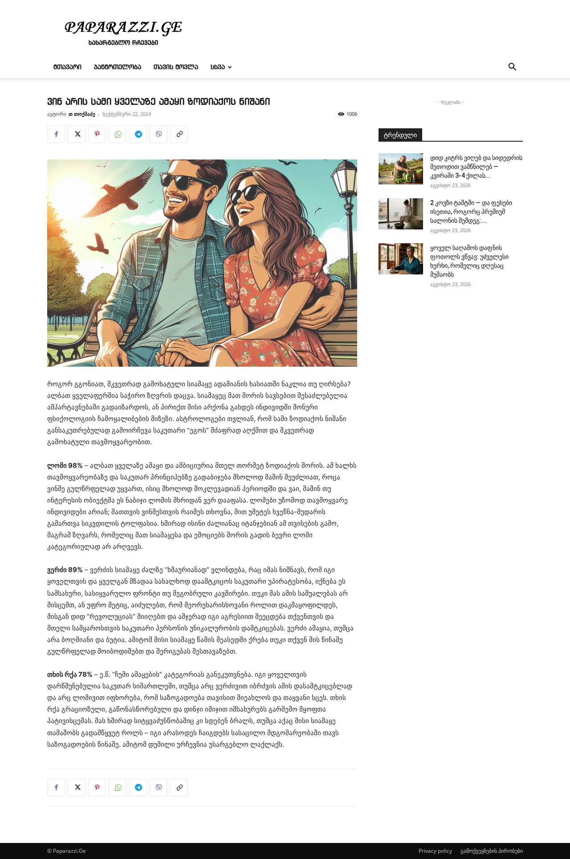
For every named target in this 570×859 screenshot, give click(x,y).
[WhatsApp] (117, 134)
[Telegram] (138, 134)
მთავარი (67, 67)
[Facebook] (56, 134)
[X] (77, 134)
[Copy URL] (179, 134)
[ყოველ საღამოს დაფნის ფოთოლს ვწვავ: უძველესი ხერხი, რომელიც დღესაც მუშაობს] (401, 258)
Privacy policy (435, 851)
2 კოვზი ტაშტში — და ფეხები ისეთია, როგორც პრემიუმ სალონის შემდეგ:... (471, 211)
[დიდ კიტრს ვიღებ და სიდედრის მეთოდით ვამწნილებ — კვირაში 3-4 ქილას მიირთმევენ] (401, 168)
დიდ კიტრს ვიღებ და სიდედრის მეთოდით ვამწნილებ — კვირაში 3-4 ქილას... (476, 166)
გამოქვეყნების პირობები (491, 851)
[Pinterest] (97, 134)
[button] (512, 68)
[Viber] (158, 134)
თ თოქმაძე (82, 113)
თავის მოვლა (176, 67)
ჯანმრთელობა (117, 67)
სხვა (218, 67)
